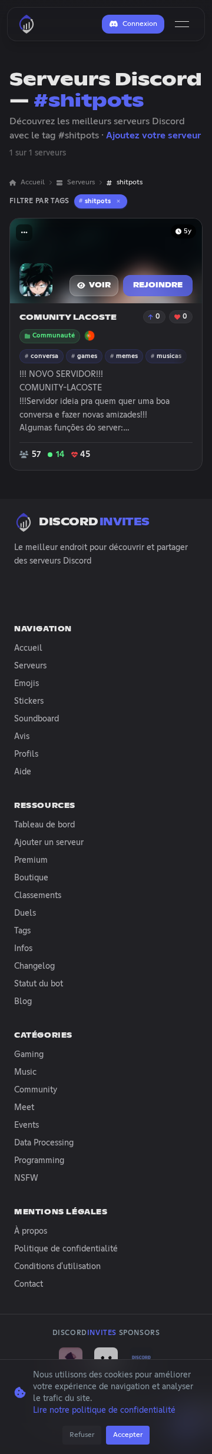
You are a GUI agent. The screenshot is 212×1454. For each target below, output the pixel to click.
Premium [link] (31, 860)
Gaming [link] (29, 1055)
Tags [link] (22, 931)
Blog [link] (23, 1002)
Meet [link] (24, 1108)
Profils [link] (26, 754)
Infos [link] (23, 949)
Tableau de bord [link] (44, 825)
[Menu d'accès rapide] (24, 232)
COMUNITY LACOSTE (68, 318)
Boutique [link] (31, 878)
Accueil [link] (33, 182)
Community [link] (35, 1090)
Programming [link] (39, 1161)
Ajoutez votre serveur (153, 135)
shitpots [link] (130, 182)
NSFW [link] (26, 1178)
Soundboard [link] (36, 719)
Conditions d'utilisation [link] (57, 1267)
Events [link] (26, 1125)
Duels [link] (25, 913)
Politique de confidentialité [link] (66, 1249)
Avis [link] (21, 737)
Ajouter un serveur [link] (49, 843)
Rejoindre (158, 285)
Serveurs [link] (81, 182)
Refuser (81, 1435)
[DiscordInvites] (26, 24)
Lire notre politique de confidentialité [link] (104, 1410)
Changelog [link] (34, 966)
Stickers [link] (29, 701)
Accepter (128, 1435)
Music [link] (25, 1072)
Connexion (139, 24)
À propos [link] (30, 1231)
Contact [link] (28, 1284)
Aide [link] (22, 772)
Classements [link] (37, 896)
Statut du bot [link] (38, 984)
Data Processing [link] (44, 1143)
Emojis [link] (26, 684)
